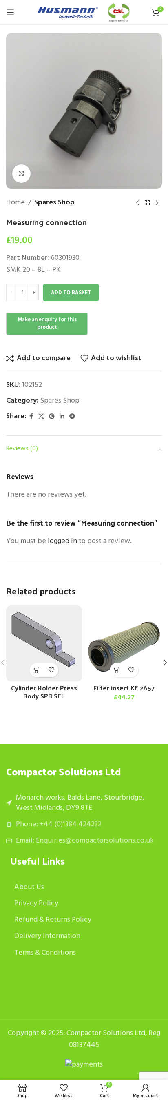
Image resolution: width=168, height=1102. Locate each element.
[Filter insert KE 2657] (124, 643)
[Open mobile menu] (10, 12)
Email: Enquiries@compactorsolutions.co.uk (85, 841)
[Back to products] (147, 203)
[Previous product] (137, 203)
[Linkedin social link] (62, 417)
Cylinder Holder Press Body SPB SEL (44, 691)
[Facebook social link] (31, 417)
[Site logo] (67, 12)
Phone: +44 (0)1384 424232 (59, 824)
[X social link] (41, 417)
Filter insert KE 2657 (124, 688)
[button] (117, 670)
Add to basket (71, 292)
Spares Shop (54, 202)
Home (15, 202)
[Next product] (157, 203)
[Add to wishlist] (51, 670)
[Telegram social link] (72, 417)
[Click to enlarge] (21, 173)
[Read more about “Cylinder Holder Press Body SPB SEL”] (37, 670)
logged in (62, 541)
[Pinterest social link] (51, 417)
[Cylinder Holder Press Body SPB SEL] (44, 643)
